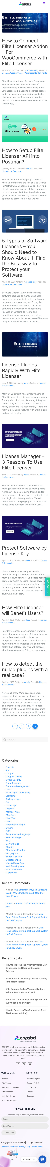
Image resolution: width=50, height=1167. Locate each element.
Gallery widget (13, 799)
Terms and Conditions (9, 1147)
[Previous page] (15, 726)
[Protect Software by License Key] (25, 527)
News (9, 821)
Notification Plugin (15, 824)
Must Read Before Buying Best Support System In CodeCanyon (27, 917)
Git (7, 802)
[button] (42, 1159)
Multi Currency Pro (9, 1100)
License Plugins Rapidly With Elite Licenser (21, 370)
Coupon (10, 773)
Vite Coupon (7, 1083)
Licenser (5, 73)
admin (30, 168)
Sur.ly (14, 1157)
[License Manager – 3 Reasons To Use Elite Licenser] (25, 436)
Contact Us (31, 1087)
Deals (9, 789)
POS (8, 831)
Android (10, 767)
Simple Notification (15, 850)
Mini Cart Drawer (9, 1096)
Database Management (17, 786)
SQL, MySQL (12, 853)
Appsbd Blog (32, 70)
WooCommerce (16, 73)
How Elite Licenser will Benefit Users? (22, 610)
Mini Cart (10, 815)
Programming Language (18, 834)
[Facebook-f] (18, 1064)
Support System (14, 856)
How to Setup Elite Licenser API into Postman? (22, 156)
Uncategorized (13, 859)
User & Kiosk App (15, 863)
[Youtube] (30, 1064)
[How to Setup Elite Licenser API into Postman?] (25, 128)
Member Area (13, 811)
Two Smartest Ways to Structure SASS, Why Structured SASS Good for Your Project (26, 892)
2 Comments (7, 563)
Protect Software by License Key (24, 551)
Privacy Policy (24, 1147)
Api (7, 770)
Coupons (30, 1096)
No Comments (40, 73)
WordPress (29, 73)
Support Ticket (33, 1083)
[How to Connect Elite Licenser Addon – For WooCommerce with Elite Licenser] (25, 22)
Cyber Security (13, 779)
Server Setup (12, 843)
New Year (11, 818)
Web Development (15, 866)
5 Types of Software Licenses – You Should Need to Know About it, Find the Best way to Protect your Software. (24, 258)
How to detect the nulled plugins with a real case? (25, 669)
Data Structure (13, 783)
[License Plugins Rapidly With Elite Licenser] (25, 344)
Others (9, 827)
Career (30, 1092)
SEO (8, 840)
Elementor (11, 795)
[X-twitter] (24, 1064)
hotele (9, 903)
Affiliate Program (34, 1079)
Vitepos (5, 1079)
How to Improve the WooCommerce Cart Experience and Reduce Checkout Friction (26, 967)
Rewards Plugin (13, 837)
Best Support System (10, 1087)
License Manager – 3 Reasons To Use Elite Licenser (23, 462)
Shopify (10, 847)
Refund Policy (37, 1147)
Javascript (11, 805)
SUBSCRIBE (8, 1133)
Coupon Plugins (14, 776)
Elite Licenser (7, 1092)
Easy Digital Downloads (18, 792)
